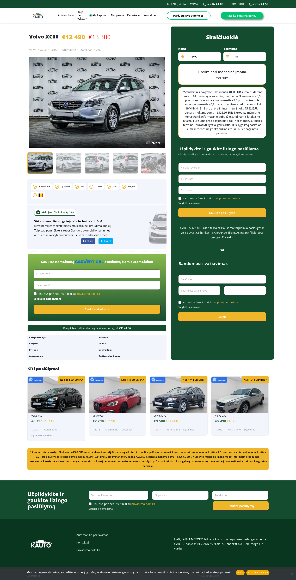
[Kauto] (38, 15)
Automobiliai (66, 15)
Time (226, 297)
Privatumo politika (88, 550)
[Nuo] (291, 573)
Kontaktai (150, 15)
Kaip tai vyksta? (82, 15)
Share (90, 241)
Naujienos (117, 15)
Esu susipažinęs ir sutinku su (69, 294)
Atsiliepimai (100, 15)
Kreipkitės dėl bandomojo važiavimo (97, 328)
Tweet (107, 241)
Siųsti (222, 317)
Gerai (240, 572)
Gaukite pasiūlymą (222, 213)
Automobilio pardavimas (92, 535)
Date (180, 297)
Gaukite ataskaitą (96, 309)
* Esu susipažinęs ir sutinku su (212, 198)
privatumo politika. (230, 198)
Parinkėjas (133, 15)
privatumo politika (88, 294)
